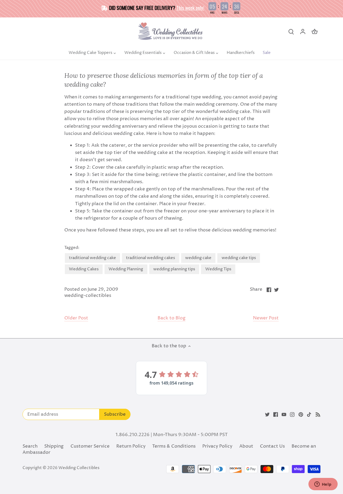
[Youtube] (284, 414)
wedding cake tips (239, 258)
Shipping (54, 446)
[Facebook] (275, 414)
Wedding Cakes (84, 269)
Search (30, 446)
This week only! (190, 7)
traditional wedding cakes (150, 258)
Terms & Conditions (174, 446)
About (246, 446)
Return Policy (131, 446)
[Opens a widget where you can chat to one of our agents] (323, 484)
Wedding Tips (218, 269)
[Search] (291, 31)
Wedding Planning (126, 269)
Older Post (76, 318)
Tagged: (71, 247)
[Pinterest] (301, 414)
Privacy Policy (217, 446)
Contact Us (272, 446)
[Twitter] (267, 414)
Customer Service (90, 446)
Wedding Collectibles (78, 468)
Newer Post (266, 318)
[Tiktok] (309, 414)
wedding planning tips (174, 269)
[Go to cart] (314, 31)
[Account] (303, 31)
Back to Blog (171, 318)
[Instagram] (292, 414)
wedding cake (198, 258)
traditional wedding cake (92, 258)
